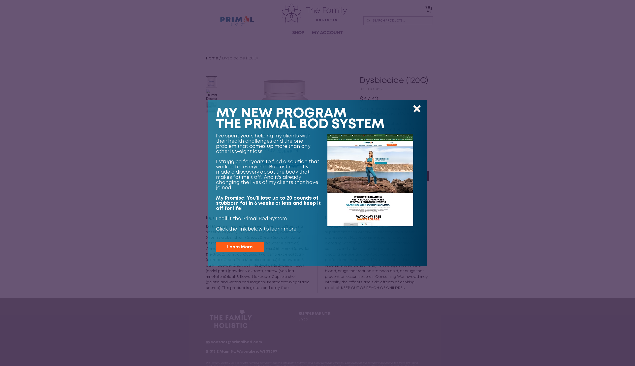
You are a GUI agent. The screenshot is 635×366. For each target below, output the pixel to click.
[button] (417, 108)
